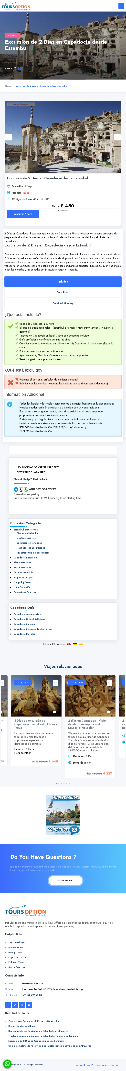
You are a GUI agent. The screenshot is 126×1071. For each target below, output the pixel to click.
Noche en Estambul (28, 533)
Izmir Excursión (22, 587)
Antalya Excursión (23, 572)
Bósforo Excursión (27, 538)
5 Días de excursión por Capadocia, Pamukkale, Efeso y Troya (35, 724)
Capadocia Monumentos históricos (33, 629)
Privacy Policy (99, 1065)
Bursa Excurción (22, 567)
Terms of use (82, 1065)
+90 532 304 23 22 (42, 489)
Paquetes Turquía (23, 577)
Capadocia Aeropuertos (27, 614)
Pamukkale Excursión (25, 592)
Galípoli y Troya (22, 582)
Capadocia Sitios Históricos (29, 619)
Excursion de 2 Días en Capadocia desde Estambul (81, 644)
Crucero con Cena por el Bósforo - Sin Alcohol (34, 1021)
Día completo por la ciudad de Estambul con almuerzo (38, 1031)
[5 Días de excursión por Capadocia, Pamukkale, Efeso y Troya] (36, 696)
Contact (114, 1065)
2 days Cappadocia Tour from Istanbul (69, 644)
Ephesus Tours (16, 962)
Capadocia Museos (24, 624)
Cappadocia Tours (18, 957)
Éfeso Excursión (22, 562)
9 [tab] (71, 165)
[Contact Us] (63, 830)
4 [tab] (58, 165)
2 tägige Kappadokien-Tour (75, 644)
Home (8, 85)
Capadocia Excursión (25, 557)
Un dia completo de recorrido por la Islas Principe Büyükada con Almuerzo (49, 1045)
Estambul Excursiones (26, 529)
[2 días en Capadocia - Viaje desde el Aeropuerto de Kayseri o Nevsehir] (90, 696)
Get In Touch (65, 880)
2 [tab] (53, 165)
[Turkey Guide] (63, 810)
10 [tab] (74, 165)
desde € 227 (77, 682)
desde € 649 (23, 682)
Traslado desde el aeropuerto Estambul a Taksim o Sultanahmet (43, 1036)
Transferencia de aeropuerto (33, 552)
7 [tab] (66, 165)
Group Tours (15, 952)
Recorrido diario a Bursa (22, 1026)
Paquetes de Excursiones (31, 547)
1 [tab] (50, 165)
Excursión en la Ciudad (29, 542)
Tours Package (16, 942)
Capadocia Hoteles (24, 634)
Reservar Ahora (22, 214)
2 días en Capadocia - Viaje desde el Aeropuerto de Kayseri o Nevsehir (87, 724)
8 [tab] (69, 165)
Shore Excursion (17, 967)
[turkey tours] (16, 5)
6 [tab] (63, 165)
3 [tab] (56, 165)
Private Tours (15, 947)
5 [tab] (61, 165)
